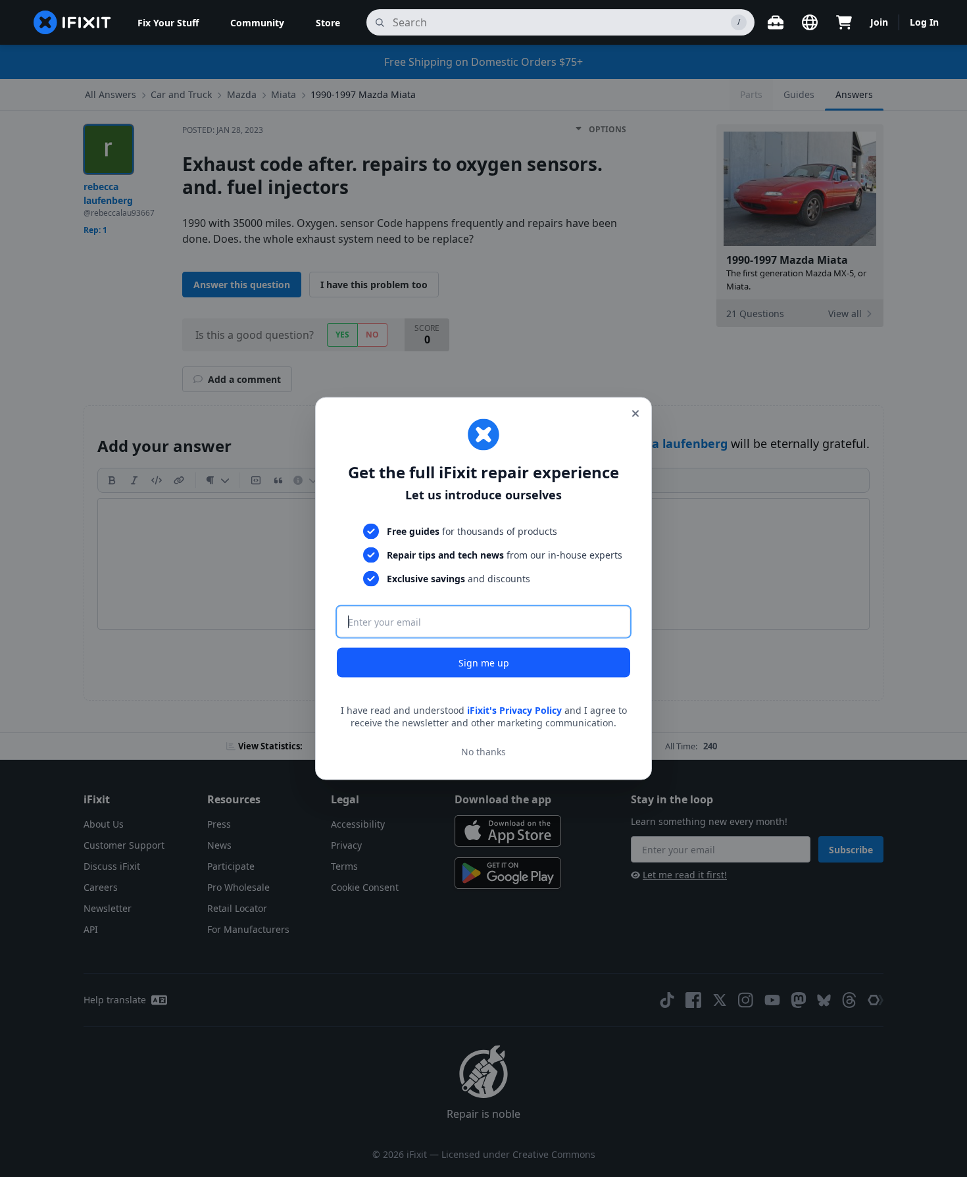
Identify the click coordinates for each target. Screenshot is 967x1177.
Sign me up (484, 662)
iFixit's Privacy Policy (514, 709)
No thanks (483, 751)
